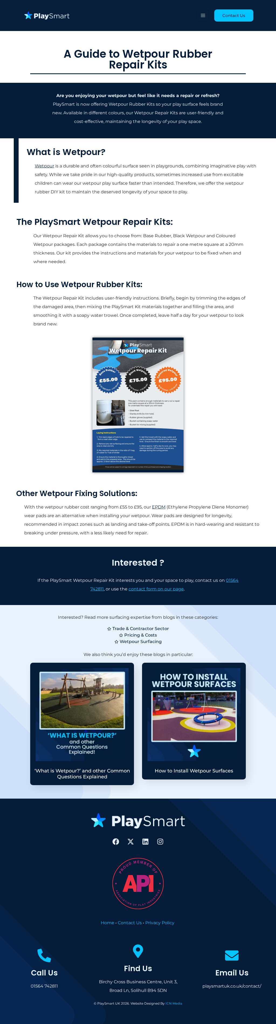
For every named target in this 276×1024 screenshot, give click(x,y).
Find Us (138, 968)
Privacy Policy (159, 922)
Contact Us (130, 922)
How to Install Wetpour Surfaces (194, 771)
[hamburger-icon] (203, 15)
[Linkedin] (145, 841)
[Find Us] (138, 951)
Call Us (44, 973)
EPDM (158, 507)
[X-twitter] (130, 841)
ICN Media (173, 1003)
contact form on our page (156, 589)
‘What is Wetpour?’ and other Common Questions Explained (82, 774)
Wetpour (44, 166)
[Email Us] (232, 955)
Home (107, 922)
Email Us (232, 973)
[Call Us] (44, 955)
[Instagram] (160, 841)
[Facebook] (116, 841)
